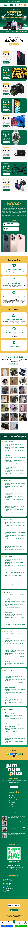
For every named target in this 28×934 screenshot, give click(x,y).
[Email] (20, 754)
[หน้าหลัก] (3, 922)
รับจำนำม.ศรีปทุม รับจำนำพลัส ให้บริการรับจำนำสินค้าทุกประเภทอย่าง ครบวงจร (16, 816)
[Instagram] (14, 754)
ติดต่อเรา (8, 1)
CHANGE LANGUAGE (15, 905)
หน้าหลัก (2, 923)
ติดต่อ (14, 923)
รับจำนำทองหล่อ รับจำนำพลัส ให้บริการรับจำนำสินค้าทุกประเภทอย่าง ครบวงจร (16, 834)
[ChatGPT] (22, 754)
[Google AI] (14, 756)
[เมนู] (8, 922)
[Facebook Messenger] (12, 754)
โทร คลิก (8, 926)
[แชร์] (19, 922)
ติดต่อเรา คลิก (9, 224)
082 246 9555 (9, 225)
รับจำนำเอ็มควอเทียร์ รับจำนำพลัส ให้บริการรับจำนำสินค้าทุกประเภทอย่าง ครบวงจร (17, 822)
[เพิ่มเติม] (25, 922)
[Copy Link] (6, 754)
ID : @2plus (8, 229)
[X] (16, 754)
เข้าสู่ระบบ (12, 1)
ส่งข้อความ (7, 890)
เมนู (8, 923)
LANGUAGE (19, 1)
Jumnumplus (9, 888)
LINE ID (8, 228)
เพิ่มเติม (25, 923)
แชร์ (19, 923)
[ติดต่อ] (14, 921)
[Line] (8, 754)
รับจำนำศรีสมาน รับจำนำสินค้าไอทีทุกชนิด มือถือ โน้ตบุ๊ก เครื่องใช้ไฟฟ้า (16, 828)
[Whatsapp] (18, 754)
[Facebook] (10, 754)
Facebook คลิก (8, 887)
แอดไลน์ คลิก (8, 883)
